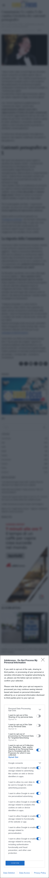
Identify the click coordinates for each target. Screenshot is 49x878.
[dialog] (24, 766)
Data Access (24, 873)
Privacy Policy (40, 873)
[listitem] (24, 709)
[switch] (38, 716)
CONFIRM (15, 863)
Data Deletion (9, 873)
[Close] (43, 660)
